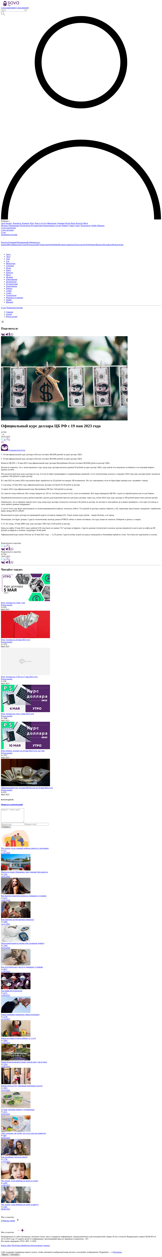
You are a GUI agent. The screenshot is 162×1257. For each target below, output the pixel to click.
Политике (117, 1252)
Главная (9, 312)
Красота (79, 223)
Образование (14, 225)
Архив (9, 314)
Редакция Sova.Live (16, 450)
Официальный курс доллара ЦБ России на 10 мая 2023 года (27, 788)
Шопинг (101, 225)
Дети (32, 223)
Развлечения (118, 245)
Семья (71, 225)
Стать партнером (8, 8)
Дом (51, 245)
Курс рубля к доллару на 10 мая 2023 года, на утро (23, 751)
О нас (3, 308)
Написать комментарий (12, 804)
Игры (67, 223)
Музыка (4, 225)
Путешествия (37, 225)
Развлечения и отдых (52, 225)
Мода (85, 223)
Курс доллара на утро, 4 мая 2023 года (17, 714)
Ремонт (65, 225)
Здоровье (61, 223)
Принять (5, 1255)
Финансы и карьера (14, 298)
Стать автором (22, 8)
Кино (73, 223)
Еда (45, 223)
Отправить (6, 827)
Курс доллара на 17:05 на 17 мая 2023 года (19, 677)
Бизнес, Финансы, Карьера (17, 223)
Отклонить (15, 1255)
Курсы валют (11, 316)
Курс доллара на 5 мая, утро (13, 603)
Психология (25, 225)
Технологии (85, 225)
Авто (3, 223)
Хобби (94, 225)
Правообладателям (14, 308)
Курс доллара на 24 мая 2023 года (15, 640)
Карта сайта (6, 1245)
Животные (51, 223)
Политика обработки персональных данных (31, 1245)
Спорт (77, 225)
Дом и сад (38, 223)
